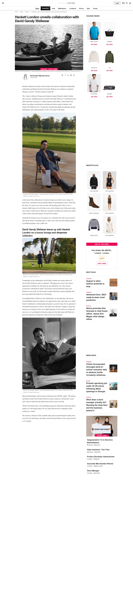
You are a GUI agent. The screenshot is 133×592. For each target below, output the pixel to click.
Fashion (27, 11)
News (21, 11)
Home (16, 11)
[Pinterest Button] (71, 75)
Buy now (94, 44)
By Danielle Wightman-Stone (40, 76)
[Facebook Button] (65, 75)
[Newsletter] (123, 3)
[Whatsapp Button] (74, 75)
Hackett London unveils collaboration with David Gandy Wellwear (49, 11)
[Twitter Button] (62, 75)
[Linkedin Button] (68, 75)
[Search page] (127, 3)
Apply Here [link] (102, 264)
